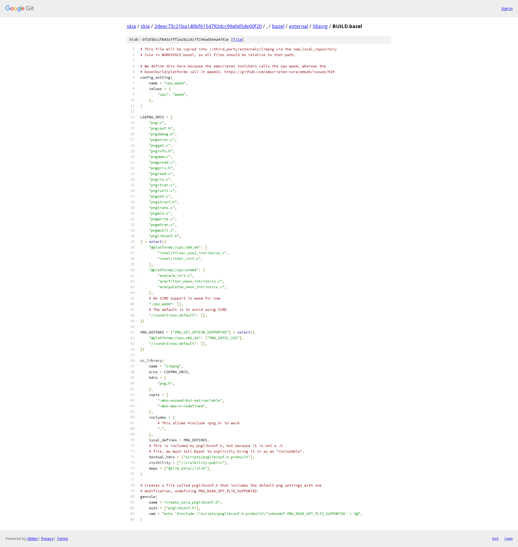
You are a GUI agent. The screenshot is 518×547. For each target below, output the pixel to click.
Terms (62, 538)
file (237, 39)
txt (495, 538)
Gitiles (32, 538)
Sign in (507, 8)
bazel (278, 26)
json (508, 538)
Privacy (47, 538)
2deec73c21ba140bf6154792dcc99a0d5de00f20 (208, 26)
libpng (320, 26)
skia (131, 26)
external (298, 26)
